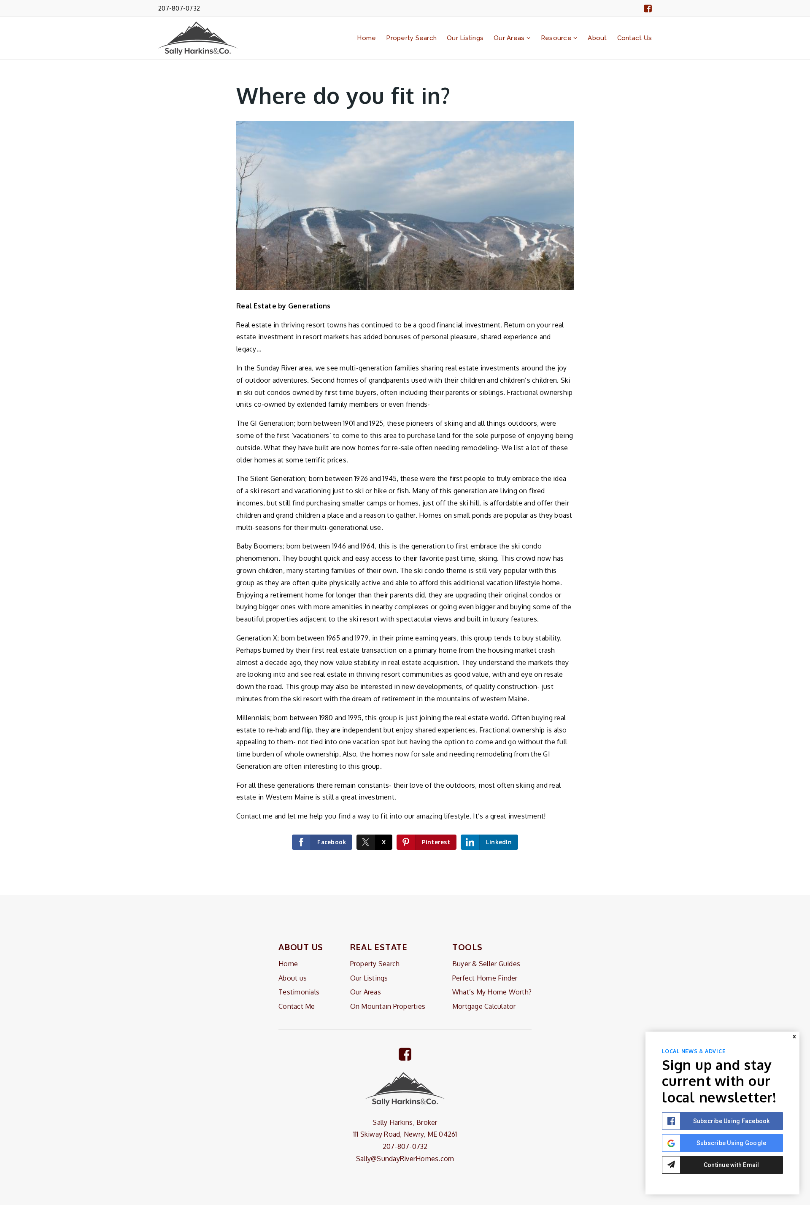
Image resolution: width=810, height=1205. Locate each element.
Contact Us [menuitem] (634, 38)
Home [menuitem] (366, 38)
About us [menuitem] (292, 978)
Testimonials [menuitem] (298, 992)
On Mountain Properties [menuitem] (388, 1006)
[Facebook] (647, 8)
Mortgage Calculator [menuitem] (484, 1006)
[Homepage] (198, 38)
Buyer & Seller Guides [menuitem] (486, 963)
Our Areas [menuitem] (510, 38)
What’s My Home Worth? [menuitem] (492, 992)
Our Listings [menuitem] (465, 38)
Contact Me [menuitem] (296, 1006)
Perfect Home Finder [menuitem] (485, 978)
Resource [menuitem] (557, 38)
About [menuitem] (597, 38)
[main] (405, 447)
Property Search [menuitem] (411, 38)
